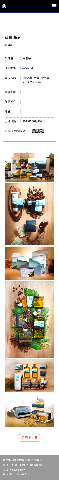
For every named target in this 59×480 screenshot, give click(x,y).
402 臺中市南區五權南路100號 (26, 465)
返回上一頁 (29, 438)
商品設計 (27, 68)
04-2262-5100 (17, 469)
